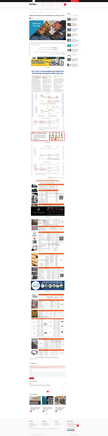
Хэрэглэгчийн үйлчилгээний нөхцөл (35, 428)
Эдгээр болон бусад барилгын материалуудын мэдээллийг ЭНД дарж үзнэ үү (47, 357)
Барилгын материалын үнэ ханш (33, 358)
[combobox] (73, 423)
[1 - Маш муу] (32, 371)
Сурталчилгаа (48, 67)
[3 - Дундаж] (34, 371)
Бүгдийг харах (61, 394)
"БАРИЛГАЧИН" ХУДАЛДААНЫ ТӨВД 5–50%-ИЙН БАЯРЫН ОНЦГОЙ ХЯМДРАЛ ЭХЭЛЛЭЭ (75, 25)
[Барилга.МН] (33, 4)
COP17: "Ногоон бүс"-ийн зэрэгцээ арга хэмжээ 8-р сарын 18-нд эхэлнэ (75, 45)
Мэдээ (33, 9)
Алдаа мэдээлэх (38, 18)
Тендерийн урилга (74, 54)
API (58, 428)
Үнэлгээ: (30, 370)
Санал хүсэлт (56, 425)
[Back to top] (105, 431)
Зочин (30, 383)
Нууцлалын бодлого (32, 425)
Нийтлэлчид (52, 12)
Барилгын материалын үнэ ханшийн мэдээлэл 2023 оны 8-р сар (60, 408)
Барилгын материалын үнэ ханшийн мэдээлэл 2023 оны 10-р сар (35, 408)
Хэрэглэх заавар (57, 423)
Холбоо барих (31, 426)
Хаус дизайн (40, 12)
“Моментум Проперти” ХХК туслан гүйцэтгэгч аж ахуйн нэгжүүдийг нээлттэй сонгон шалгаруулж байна (75, 30)
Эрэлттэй (76, 15)
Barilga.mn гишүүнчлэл (45, 423)
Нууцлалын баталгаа (43, 428)
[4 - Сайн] (35, 371)
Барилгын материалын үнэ (41, 9)
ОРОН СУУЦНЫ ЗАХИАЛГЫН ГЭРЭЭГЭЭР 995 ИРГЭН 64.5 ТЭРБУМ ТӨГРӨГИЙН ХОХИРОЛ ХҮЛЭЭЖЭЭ (75, 41)
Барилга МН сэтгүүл (45, 425)
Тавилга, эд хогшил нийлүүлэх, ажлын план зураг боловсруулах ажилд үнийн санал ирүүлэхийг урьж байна (75, 19)
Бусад (56, 12)
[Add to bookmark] (65, 18)
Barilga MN (33, 411)
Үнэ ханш (36, 9)
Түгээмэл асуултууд (57, 424)
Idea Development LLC (76, 434)
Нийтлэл (36, 12)
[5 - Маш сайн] (36, 371)
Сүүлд (70, 15)
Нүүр (30, 9)
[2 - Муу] (33, 371)
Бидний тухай (31, 423)
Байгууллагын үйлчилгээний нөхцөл (52, 428)
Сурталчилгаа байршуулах (33, 424)
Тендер (48, 12)
